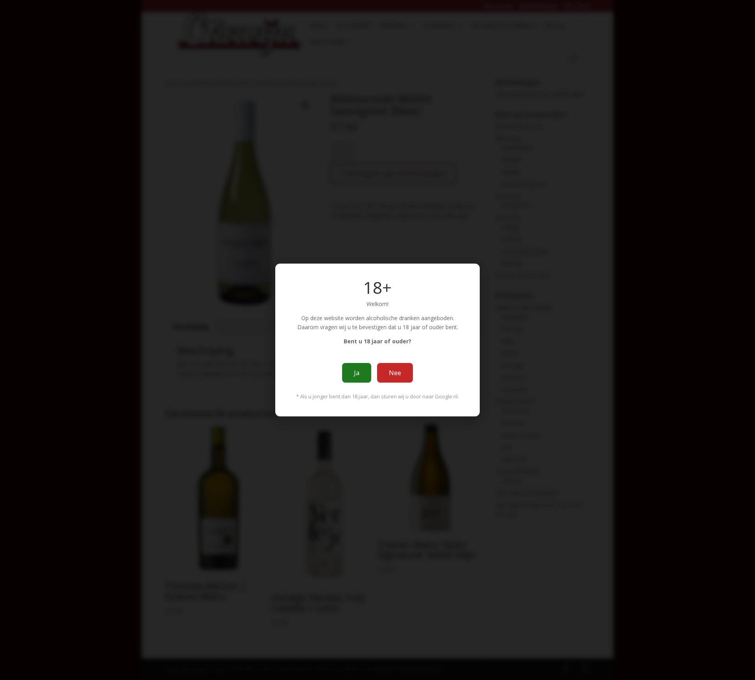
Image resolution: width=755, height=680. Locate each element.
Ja (356, 372)
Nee (395, 372)
